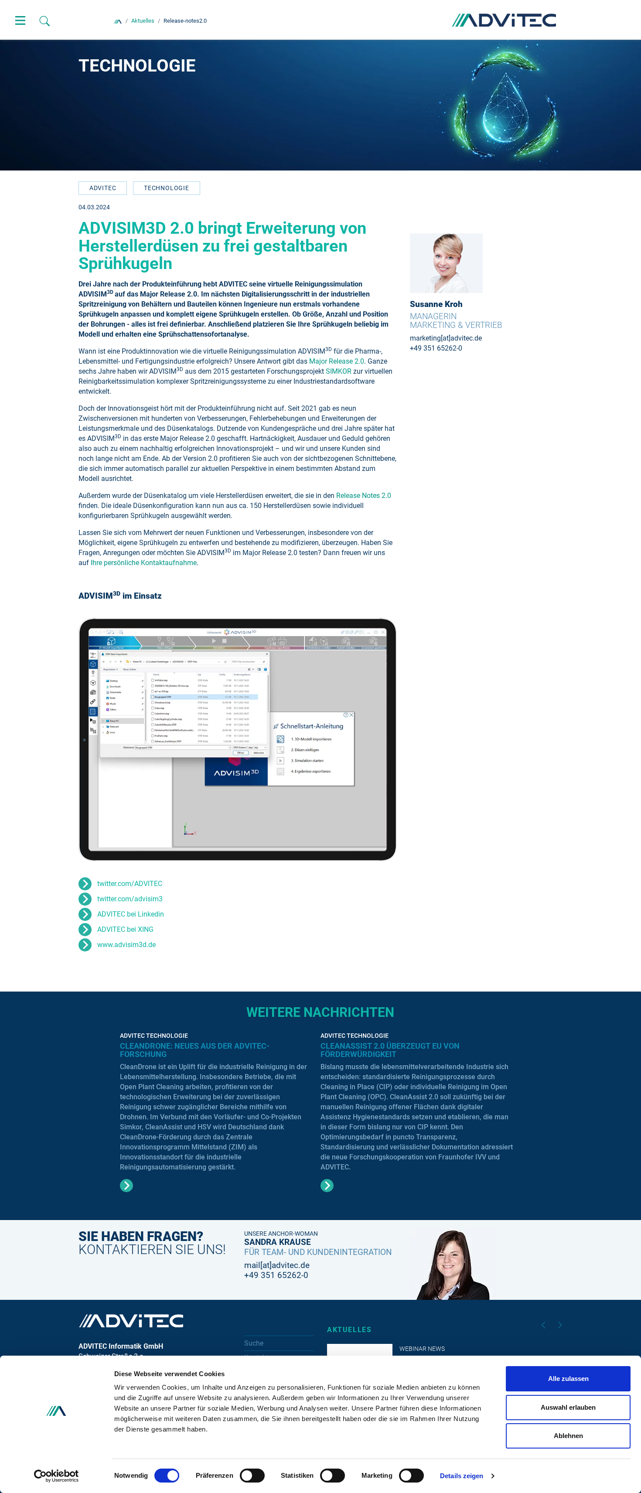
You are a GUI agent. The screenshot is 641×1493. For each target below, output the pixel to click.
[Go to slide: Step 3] (175, 849)
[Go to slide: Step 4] (202, 849)
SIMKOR (339, 371)
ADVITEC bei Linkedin (130, 914)
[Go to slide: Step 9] (328, 849)
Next (560, 1325)
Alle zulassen (568, 1378)
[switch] (252, 1476)
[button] (100, 739)
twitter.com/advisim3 (130, 899)
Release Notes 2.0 (363, 495)
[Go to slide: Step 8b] (314, 849)
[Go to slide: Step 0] (133, 849)
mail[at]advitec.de (277, 1265)
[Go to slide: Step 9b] (342, 849)
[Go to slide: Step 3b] (188, 849)
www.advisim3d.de (126, 945)
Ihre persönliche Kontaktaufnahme (144, 563)
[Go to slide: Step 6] (244, 849)
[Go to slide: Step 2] (161, 849)
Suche (253, 1343)
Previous (543, 1325)
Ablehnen (568, 1435)
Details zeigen (461, 1475)
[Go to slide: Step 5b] (230, 849)
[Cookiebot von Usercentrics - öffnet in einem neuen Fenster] (56, 1476)
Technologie (166, 187)
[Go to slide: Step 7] (272, 849)
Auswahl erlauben (568, 1407)
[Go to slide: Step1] (147, 849)
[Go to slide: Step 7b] (286, 849)
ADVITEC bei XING (125, 929)
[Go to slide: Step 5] (216, 849)
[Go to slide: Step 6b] (258, 849)
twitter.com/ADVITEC (129, 883)
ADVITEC (102, 187)
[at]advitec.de (461, 338)
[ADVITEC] (117, 20)
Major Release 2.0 (336, 361)
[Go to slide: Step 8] (300, 849)
